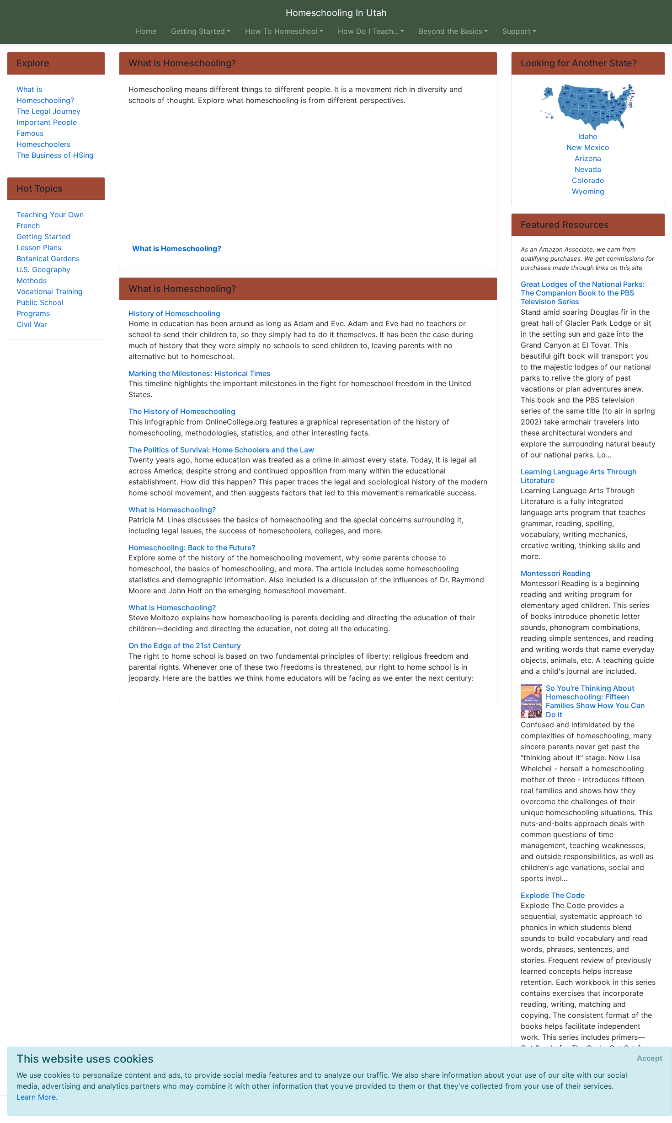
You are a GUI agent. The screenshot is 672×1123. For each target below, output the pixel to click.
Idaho (587, 136)
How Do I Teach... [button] (368, 31)
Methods (31, 280)
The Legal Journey (48, 111)
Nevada (588, 169)
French (28, 225)
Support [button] (516, 31)
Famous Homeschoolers (43, 139)
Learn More (36, 1097)
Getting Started (43, 236)
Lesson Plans (38, 247)
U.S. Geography (43, 269)
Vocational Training (49, 291)
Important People (46, 122)
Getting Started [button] (198, 31)
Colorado (588, 180)
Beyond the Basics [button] (450, 31)
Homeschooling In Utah (336, 12)
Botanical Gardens (48, 258)
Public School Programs (40, 308)
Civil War (31, 324)
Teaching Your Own (50, 214)
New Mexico (587, 147)
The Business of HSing (55, 155)
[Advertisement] (308, 173)
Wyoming (588, 191)
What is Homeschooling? (176, 248)
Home (146, 31)
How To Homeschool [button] (281, 31)
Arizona (588, 158)
